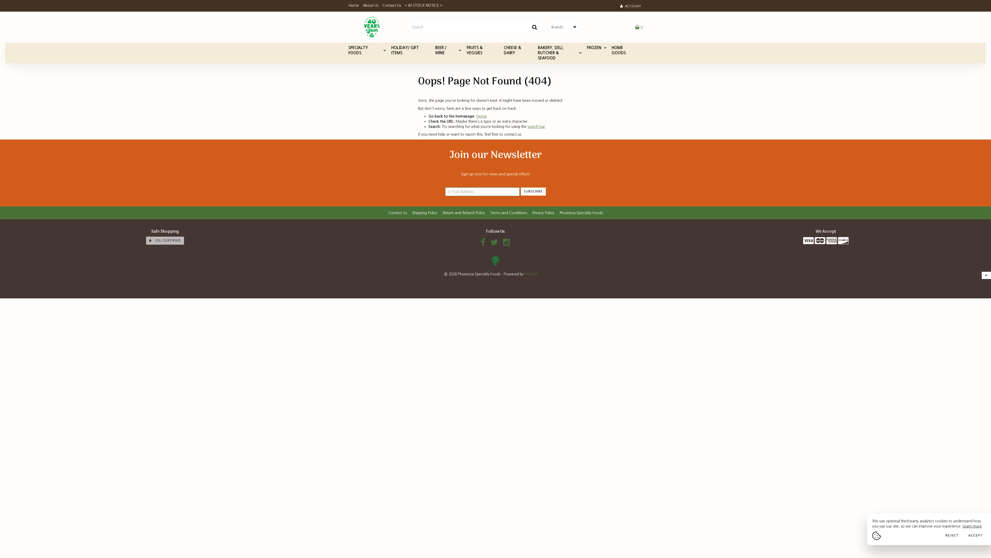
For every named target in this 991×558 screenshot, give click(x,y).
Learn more (972, 526)
